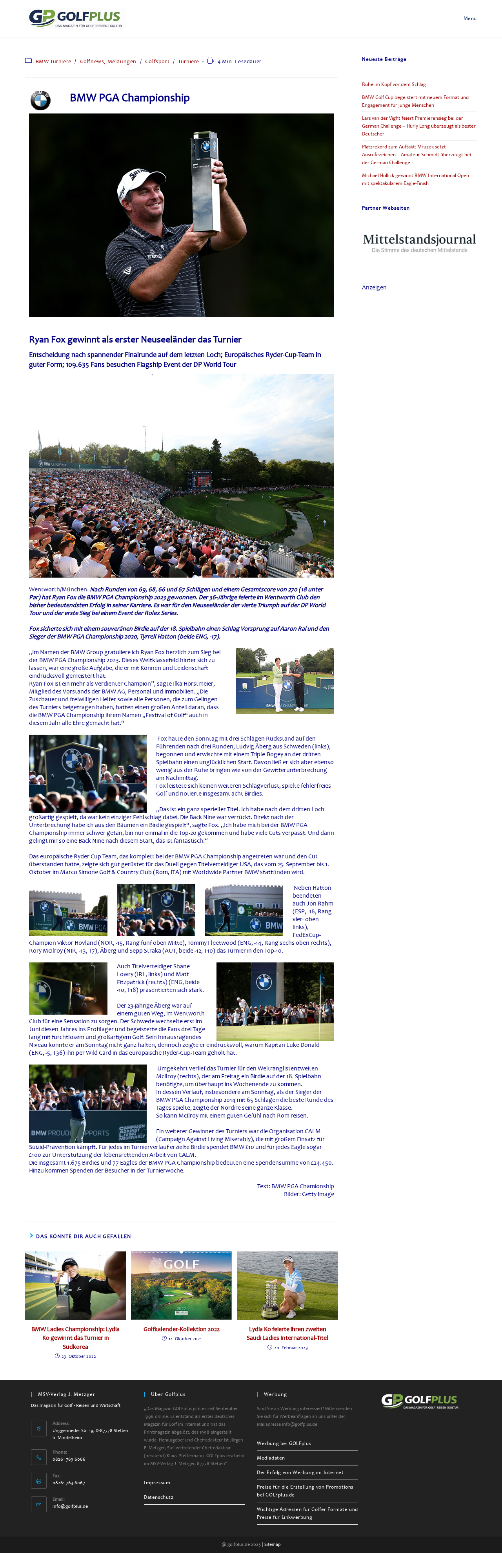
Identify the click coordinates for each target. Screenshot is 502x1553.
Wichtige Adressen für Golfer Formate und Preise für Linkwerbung (307, 1513)
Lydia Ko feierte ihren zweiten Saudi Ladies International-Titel (287, 1333)
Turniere (188, 61)
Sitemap (272, 1545)
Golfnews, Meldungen (108, 61)
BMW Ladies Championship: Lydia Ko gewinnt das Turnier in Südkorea (75, 1338)
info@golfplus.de (70, 1506)
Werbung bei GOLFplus (284, 1443)
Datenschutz (159, 1497)
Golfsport (157, 61)
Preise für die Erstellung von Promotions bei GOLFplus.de (305, 1491)
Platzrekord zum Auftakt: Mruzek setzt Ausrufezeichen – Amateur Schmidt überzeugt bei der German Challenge (416, 155)
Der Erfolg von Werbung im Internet (300, 1472)
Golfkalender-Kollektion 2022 (182, 1329)
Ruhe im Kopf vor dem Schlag (394, 84)
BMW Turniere (53, 61)
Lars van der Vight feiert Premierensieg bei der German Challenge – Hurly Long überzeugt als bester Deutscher (419, 126)
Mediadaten (271, 1458)
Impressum (157, 1483)
